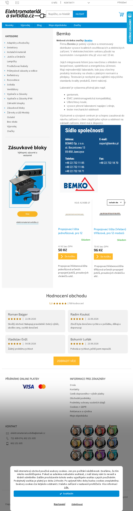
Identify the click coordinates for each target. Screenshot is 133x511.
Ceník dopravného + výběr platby (87, 394)
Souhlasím (68, 493)
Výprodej (11, 126)
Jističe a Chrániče (16, 57)
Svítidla (11, 84)
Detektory (12, 47)
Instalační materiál (16, 52)
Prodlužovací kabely (17, 66)
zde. (66, 487)
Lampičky (12, 61)
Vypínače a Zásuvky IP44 (19, 98)
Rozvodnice (13, 80)
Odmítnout (77, 504)
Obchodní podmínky (80, 398)
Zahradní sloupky (16, 103)
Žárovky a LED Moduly (18, 112)
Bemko (88, 40)
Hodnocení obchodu (66, 295)
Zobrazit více (66, 360)
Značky (11, 131)
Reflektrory (13, 75)
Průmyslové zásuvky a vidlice (22, 71)
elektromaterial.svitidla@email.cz (28, 433)
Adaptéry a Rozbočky (18, 43)
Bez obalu (12, 122)
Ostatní (11, 117)
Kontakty (69, 2)
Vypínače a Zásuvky (17, 94)
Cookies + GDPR (78, 407)
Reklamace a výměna (81, 411)
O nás (54, 2)
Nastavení (59, 504)
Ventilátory (12, 89)
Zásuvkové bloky (16, 108)
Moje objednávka (79, 416)
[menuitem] (9, 25)
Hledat (80, 13)
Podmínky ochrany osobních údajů (87, 402)
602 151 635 (17, 443)
